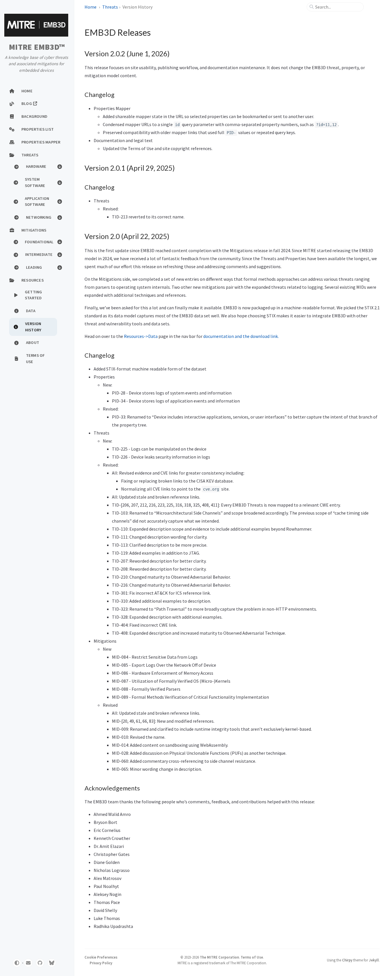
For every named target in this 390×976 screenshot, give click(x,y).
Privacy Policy (101, 963)
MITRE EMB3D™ (37, 47)
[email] (28, 963)
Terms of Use (252, 957)
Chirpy (347, 960)
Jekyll (374, 960)
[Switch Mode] (17, 963)
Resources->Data (141, 336)
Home (91, 7)
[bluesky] (52, 963)
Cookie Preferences (101, 957)
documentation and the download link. (241, 336)
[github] (40, 963)
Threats (110, 7)
